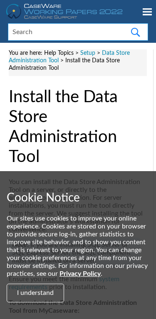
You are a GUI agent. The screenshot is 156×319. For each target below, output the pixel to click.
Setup (87, 53)
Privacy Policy (80, 273)
